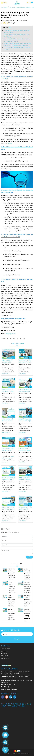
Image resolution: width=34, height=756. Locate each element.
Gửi (29, 557)
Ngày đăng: (5, 20)
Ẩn (10, 27)
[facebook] (2, 697)
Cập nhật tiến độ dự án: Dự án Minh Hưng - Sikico (27, 610)
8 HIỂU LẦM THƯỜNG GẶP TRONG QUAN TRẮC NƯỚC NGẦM (8, 479)
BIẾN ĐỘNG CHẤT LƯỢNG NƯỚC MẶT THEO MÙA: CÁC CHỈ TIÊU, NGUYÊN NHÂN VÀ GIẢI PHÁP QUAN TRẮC (8, 391)
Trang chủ (4, 7)
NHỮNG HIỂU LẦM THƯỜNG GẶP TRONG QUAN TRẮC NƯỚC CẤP (25, 479)
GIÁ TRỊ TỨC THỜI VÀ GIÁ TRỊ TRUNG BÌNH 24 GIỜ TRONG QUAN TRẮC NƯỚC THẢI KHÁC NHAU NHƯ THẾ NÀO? (8, 508)
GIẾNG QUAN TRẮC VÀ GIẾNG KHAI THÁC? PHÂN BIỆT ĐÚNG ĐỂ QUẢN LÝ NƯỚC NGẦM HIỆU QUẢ (8, 449)
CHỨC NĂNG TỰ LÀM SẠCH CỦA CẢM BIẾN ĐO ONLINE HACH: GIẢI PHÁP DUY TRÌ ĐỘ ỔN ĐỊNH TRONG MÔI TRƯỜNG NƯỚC (25, 361)
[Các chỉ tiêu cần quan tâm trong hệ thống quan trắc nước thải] (17, 3)
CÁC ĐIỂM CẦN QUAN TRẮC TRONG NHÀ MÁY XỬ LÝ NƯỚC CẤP (25, 391)
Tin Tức (11, 7)
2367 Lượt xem (22, 20)
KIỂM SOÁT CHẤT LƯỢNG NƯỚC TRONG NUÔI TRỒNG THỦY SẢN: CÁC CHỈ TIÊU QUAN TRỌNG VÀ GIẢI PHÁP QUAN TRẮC (8, 361)
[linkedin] (10, 697)
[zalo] (14, 697)
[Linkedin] (14, 338)
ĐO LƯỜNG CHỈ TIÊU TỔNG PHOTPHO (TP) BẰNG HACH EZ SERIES (25, 420)
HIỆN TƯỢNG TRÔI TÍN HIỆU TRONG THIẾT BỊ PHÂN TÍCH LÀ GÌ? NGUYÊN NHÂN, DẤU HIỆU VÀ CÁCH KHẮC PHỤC (8, 420)
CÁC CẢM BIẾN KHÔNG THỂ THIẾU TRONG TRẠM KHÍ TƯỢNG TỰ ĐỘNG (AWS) (24, 449)
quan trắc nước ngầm (11, 619)
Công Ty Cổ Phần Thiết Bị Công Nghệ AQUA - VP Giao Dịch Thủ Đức (16, 705)
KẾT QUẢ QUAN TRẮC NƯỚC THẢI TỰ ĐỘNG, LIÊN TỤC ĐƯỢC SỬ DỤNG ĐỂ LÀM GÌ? (25, 508)
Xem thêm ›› (5, 373)
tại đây (10, 143)
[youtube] (6, 697)
